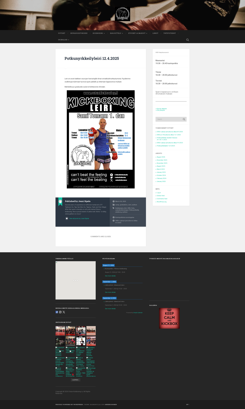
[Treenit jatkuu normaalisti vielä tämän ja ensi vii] (91, 361)
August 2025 (161, 166)
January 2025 (161, 172)
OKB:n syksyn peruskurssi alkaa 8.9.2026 (170, 132)
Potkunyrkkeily (134, 210)
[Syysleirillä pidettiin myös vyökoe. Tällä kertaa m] (80, 372)
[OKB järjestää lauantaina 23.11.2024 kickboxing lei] (80, 341)
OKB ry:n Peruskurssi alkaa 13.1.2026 (169, 135)
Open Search (187, 40)
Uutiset (61, 33)
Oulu (132, 208)
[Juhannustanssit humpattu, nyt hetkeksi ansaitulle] (70, 361)
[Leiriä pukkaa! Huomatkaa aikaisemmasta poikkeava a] (60, 372)
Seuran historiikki (79, 33)
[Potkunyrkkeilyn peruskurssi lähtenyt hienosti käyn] (60, 351)
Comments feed (162, 199)
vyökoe (134, 205)
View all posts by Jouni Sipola (79, 218)
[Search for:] (171, 119)
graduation (123, 205)
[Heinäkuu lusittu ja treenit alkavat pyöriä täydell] (91, 351)
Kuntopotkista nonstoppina (124, 217)
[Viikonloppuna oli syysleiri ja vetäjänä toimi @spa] (91, 372)
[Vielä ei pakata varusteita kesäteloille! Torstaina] (80, 361)
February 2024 (161, 178)
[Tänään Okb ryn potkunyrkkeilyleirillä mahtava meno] (70, 330)
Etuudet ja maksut (136, 33)
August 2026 (161, 157)
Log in (159, 193)
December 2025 (162, 160)
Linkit (155, 33)
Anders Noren (111, 404)
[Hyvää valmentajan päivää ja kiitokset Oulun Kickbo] (91, 341)
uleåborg (118, 212)
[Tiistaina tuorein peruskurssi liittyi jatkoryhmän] (91, 330)
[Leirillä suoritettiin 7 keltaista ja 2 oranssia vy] (60, 330)
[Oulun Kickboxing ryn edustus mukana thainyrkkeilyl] (70, 341)
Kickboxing (98, 33)
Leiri (129, 205)
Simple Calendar (138, 312)
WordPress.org (161, 202)
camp (117, 205)
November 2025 (162, 163)
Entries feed (161, 195)
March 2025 (161, 169)
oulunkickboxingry (121, 210)
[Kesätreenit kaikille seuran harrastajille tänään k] (60, 361)
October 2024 (161, 175)
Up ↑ (187, 404)
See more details (110, 276)
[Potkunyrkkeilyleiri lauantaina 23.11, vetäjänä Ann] (80, 330)
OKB (128, 208)
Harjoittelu (115, 33)
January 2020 (161, 181)
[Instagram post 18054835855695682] (70, 351)
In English (62, 40)
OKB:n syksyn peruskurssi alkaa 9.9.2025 (126, 222)
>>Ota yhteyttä (160, 110)
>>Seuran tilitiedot (161, 109)
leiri (125, 208)
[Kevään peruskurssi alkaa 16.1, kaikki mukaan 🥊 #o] (70, 372)
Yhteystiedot (169, 33)
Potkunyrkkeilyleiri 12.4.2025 (92, 58)
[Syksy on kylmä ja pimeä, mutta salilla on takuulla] (60, 341)
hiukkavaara (119, 208)
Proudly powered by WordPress (69, 404)
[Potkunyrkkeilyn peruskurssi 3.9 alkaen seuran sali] (80, 351)
